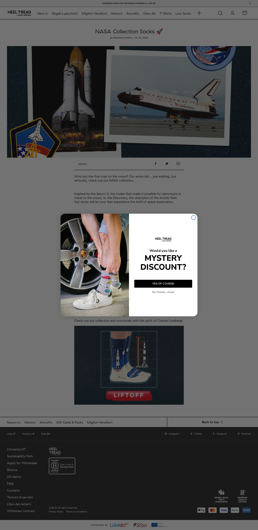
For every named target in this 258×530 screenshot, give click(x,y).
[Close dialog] (193, 217)
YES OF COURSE (163, 284)
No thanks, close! (163, 292)
